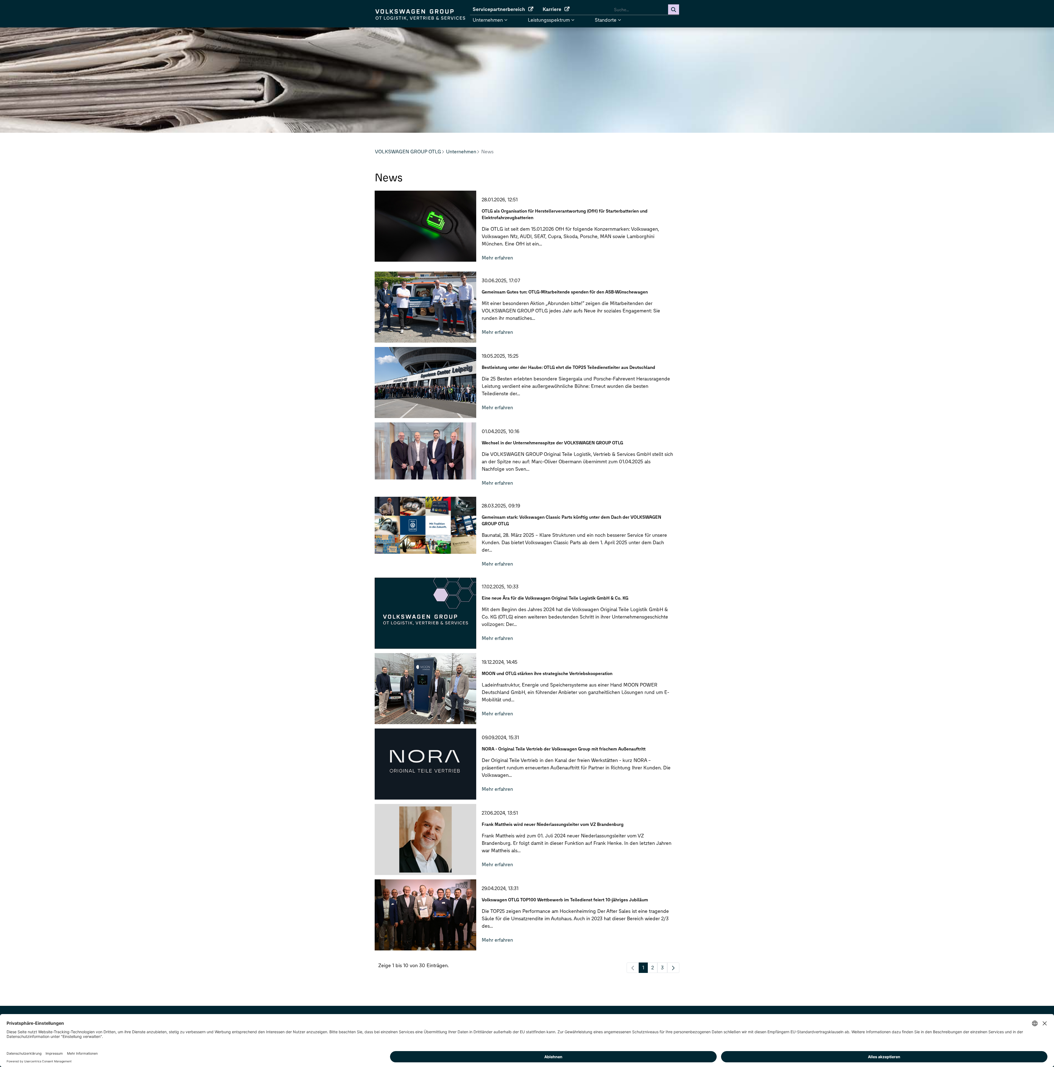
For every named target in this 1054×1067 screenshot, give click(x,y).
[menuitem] (505, 9)
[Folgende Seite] (673, 967)
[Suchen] (673, 9)
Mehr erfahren (497, 258)
